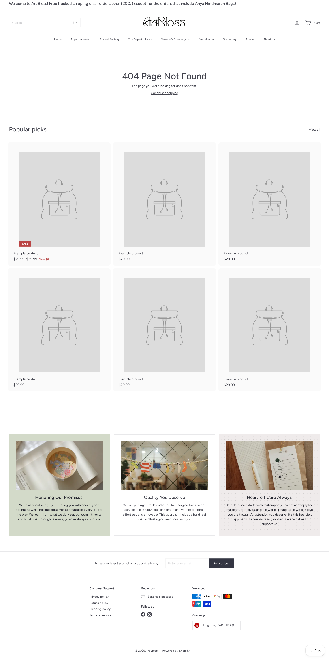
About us (269, 39)
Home (58, 39)
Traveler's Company (173, 39)
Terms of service (100, 615)
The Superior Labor (140, 39)
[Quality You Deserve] (164, 465)
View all (314, 129)
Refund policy (99, 603)
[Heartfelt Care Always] (269, 465)
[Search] (75, 22)
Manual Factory (109, 39)
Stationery (229, 39)
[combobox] (45, 22)
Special (249, 39)
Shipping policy (100, 609)
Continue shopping (164, 93)
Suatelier (205, 39)
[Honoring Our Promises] (59, 465)
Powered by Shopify (176, 650)
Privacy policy (99, 596)
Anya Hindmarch (80, 39)
